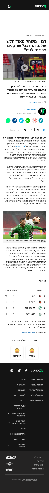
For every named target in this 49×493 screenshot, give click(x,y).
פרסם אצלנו (39, 457)
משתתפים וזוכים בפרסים (18, 422)
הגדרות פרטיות (38, 469)
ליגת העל (28, 36)
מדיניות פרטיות (21, 445)
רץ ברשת (21, 385)
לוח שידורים (19, 395)
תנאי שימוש (19, 439)
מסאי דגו (24, 333)
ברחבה (22, 400)
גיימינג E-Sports (17, 434)
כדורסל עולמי (36, 395)
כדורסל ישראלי (36, 390)
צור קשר (40, 461)
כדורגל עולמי (37, 385)
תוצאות (21, 390)
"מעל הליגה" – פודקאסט (18, 407)
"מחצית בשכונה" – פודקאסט (16, 414)
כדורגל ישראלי (40, 36)
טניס (23, 428)
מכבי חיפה (33, 102)
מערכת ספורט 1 (30, 109)
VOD (23, 379)
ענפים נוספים (36, 400)
